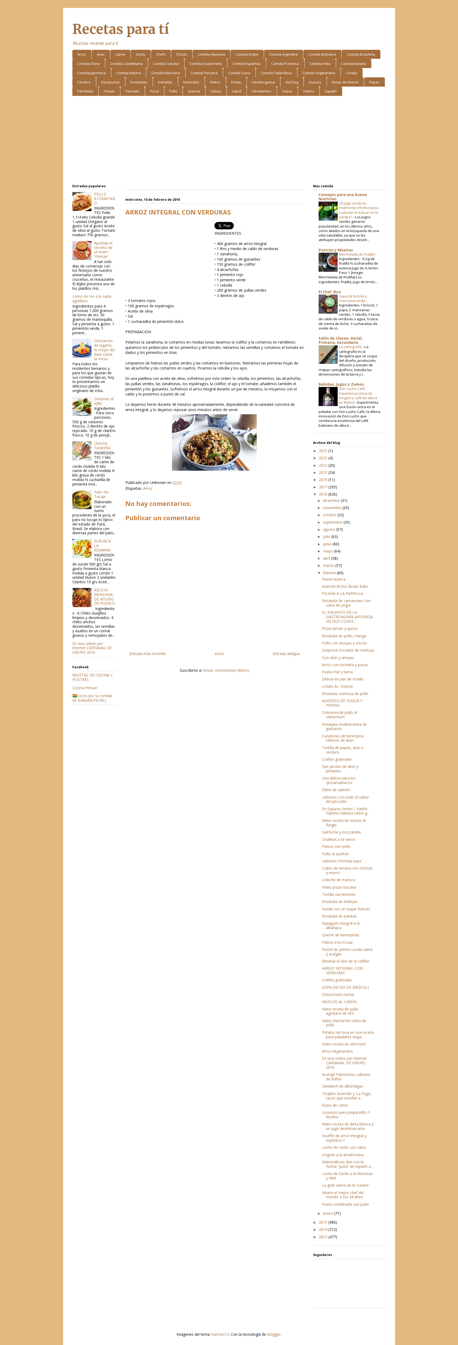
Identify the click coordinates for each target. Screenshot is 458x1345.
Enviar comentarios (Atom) (226, 670)
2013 (323, 1236)
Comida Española (246, 63)
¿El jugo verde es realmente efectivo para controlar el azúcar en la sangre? (358, 210)
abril (327, 558)
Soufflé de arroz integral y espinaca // (344, 1138)
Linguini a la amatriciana (342, 1154)
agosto (329, 529)
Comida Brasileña (361, 54)
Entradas (165, 82)
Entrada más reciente (147, 653)
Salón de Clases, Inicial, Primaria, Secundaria (341, 340)
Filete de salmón (336, 789)
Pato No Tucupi (101, 494)
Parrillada (85, 91)
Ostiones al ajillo (103, 401)
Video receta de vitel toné (344, 1043)
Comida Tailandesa (276, 72)
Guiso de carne (335, 1105)
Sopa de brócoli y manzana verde (353, 298)
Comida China (88, 63)
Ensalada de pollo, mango (344, 635)
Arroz (81, 54)
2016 (323, 494)
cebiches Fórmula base (342, 860)
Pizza (154, 91)
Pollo (173, 91)
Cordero (84, 82)
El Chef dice (330, 291)
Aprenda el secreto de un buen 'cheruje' (103, 250)
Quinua (194, 91)
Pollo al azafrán (335, 853)
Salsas (215, 91)
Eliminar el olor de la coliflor (345, 961)
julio (327, 536)
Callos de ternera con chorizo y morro (347, 870)
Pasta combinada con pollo (345, 1204)
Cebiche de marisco (339, 879)
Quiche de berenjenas (340, 934)
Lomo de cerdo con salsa (344, 1147)
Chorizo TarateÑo (102, 445)
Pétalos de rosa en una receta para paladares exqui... (348, 1034)
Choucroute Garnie (338, 994)
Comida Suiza (239, 72)
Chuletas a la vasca (338, 839)
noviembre (332, 507)
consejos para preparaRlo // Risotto (346, 1114)
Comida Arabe (247, 54)
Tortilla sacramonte (339, 894)
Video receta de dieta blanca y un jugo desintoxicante (347, 1126)
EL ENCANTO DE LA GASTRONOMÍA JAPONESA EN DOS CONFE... (347, 617)
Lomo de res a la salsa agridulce (91, 298)
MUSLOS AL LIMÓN (339, 1001)
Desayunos (110, 82)
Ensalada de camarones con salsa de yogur (346, 603)
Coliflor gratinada (336, 979)
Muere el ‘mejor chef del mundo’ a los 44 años (343, 1195)
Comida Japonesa (91, 72)
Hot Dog (291, 82)
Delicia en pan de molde (342, 679)
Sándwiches (261, 91)
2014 (323, 1229)
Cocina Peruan (84, 687)
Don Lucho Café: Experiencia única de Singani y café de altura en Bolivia (358, 395)
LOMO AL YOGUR (337, 686)
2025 (323, 450)
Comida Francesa (285, 63)
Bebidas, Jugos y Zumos (341, 384)
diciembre (332, 500)
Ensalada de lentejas (339, 901)
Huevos (315, 82)
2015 (323, 1222)
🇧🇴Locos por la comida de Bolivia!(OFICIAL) (92, 698)
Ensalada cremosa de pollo (345, 693)
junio (328, 543)
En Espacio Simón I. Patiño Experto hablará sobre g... (345, 811)
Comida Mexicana (165, 72)
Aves (101, 54)
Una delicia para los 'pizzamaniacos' (338, 780)
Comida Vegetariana (318, 72)
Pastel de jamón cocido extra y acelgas (347, 951)
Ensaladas (138, 82)
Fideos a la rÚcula (337, 942)
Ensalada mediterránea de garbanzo (344, 726)
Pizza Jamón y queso (340, 628)
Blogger (274, 1334)
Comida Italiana (353, 63)
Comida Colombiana (126, 63)
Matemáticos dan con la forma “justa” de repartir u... (347, 1164)
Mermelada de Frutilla (357, 254)
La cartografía (351, 346)
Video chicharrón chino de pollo (344, 1023)
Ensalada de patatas (339, 916)
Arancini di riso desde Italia (345, 586)
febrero (330, 572)
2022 (323, 465)
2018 (323, 479)
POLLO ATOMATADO (104, 198)
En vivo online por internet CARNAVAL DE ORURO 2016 (92, 648)
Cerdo (141, 54)
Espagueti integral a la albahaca (341, 925)
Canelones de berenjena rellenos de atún (343, 738)
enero (328, 1213)
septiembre (333, 522)
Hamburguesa (263, 82)
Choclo (181, 54)
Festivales (191, 82)
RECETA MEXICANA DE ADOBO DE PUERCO (104, 596)
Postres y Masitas (336, 249)
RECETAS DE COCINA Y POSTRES (92, 677)
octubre (330, 514)
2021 (323, 472)
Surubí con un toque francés (346, 908)
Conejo (351, 72)
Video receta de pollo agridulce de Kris (340, 1011)
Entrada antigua (286, 653)
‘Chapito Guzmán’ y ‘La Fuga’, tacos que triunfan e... (347, 1096)
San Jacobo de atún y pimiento (340, 768)
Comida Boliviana (322, 54)
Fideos (215, 82)
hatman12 (220, 1334)
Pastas (109, 91)
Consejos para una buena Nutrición (343, 196)
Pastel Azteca (333, 579)
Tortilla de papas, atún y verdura (342, 750)
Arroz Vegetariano (337, 1051)
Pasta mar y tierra (337, 671)
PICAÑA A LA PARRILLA (342, 593)
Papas (374, 82)
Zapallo (331, 91)
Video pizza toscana (339, 887)
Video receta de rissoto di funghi (344, 822)
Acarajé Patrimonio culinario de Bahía (346, 1076)
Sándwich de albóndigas (342, 1086)
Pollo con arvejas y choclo (344, 642)
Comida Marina (128, 72)
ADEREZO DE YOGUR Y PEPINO (342, 703)
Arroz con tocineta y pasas (345, 664)
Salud (236, 91)
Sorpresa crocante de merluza (348, 650)
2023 (323, 457)
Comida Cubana (166, 63)
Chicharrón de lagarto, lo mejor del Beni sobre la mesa (104, 349)
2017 (323, 486)
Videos (308, 91)
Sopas (287, 91)
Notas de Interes (345, 82)
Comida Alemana (211, 54)
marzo (329, 565)
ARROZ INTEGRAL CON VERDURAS (342, 970)
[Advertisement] (229, 141)
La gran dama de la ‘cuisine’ (345, 1185)
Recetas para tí (120, 29)
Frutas (236, 82)
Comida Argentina (283, 54)
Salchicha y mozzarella (341, 832)
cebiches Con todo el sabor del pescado (345, 799)
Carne (120, 54)
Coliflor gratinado (337, 759)
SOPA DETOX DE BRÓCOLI (345, 987)
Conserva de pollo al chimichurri (339, 714)
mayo (328, 551)
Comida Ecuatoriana (206, 63)
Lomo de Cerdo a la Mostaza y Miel (347, 1176)
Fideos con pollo (336, 846)
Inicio (219, 653)
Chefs (161, 54)
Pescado (132, 91)
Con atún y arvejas (338, 657)
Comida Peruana (204, 72)
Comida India (320, 63)
